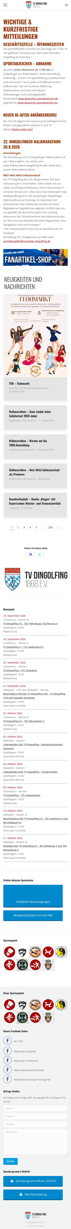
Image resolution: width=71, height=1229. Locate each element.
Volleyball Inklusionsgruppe (33, 902)
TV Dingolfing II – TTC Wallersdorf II (23, 647)
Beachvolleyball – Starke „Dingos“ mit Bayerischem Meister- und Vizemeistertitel (35, 501)
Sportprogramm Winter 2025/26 (35, 1181)
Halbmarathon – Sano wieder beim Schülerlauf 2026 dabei (30, 413)
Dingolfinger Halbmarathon (22, 420)
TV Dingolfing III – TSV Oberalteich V (23, 721)
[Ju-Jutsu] (61, 952)
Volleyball (13, 507)
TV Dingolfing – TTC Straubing (20, 670)
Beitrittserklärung (35, 1194)
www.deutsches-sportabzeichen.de (38, 98)
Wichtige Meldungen (38, 388)
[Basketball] (22, 952)
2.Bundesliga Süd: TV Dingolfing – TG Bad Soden (30, 771)
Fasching (22, 388)
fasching (13, 388)
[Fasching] (35, 952)
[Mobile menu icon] (5, 5)
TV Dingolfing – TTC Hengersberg (21, 795)
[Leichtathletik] (9, 965)
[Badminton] (9, 952)
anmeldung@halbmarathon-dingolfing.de (26, 241)
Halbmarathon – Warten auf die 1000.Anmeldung (28, 443)
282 (50, 527)
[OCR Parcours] (22, 965)
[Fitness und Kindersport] (48, 952)
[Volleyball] (48, 965)
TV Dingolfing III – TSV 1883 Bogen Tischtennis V (30, 623)
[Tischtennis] (35, 965)
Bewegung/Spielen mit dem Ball (33, 915)
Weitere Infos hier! (22, 129)
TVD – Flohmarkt (19, 383)
